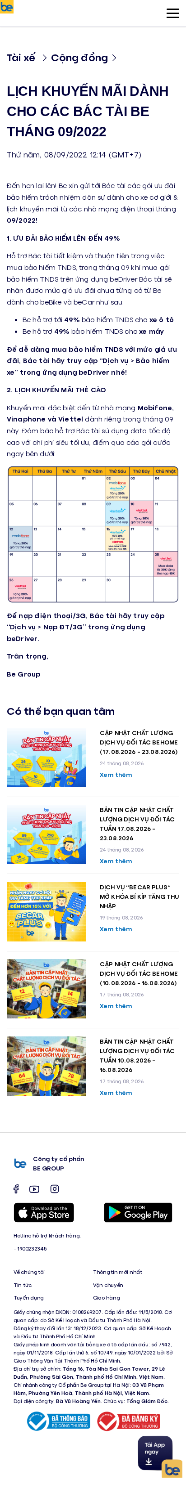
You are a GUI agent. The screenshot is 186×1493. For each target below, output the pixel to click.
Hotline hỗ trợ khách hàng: (47, 1235)
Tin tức (23, 1285)
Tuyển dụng (28, 1297)
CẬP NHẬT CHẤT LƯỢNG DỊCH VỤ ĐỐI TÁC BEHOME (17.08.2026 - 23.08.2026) (139, 742)
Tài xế (21, 56)
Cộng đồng (79, 56)
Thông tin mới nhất (117, 1272)
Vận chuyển (108, 1285)
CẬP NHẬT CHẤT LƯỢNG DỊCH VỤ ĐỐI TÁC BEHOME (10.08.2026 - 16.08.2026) (139, 973)
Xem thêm (116, 774)
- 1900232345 (30, 1248)
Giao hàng (106, 1297)
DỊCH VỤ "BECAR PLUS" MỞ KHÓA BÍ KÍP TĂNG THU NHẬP (139, 896)
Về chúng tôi (29, 1272)
